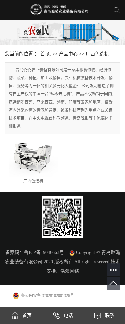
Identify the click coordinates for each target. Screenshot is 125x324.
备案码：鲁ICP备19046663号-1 (36, 252)
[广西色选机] (33, 158)
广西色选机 (97, 53)
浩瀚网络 (69, 271)
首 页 (45, 53)
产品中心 (68, 53)
